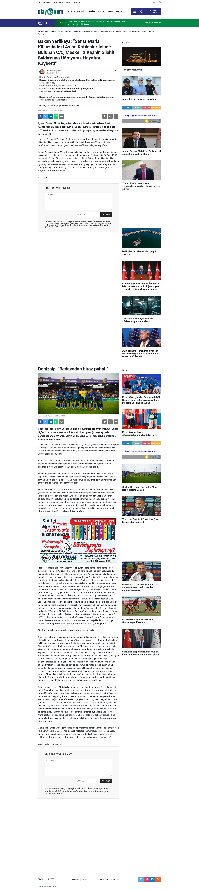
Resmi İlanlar (114, 11)
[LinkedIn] (50, 116)
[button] (104, 116)
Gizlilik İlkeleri (103, 879)
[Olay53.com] (50, 11)
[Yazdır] (61, 116)
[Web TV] (154, 2)
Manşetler (46, 2)
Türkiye (91, 11)
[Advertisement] (27, 61)
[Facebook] (40, 116)
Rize (70, 11)
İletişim (92, 879)
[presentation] (46, 23)
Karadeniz (79, 11)
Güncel (101, 11)
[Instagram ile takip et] (146, 879)
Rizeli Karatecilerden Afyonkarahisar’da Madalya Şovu (89, 23)
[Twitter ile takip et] (141, 879)
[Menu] (135, 12)
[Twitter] (45, 116)
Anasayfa (44, 31)
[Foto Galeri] (159, 2)
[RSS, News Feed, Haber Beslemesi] (158, 879)
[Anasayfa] (39, 2)
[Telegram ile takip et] (152, 879)
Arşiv (68, 2)
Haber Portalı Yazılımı (49, 886)
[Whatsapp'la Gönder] (56, 116)
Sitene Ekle (76, 2)
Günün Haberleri (58, 2)
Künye (84, 879)
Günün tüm (153, 23)
